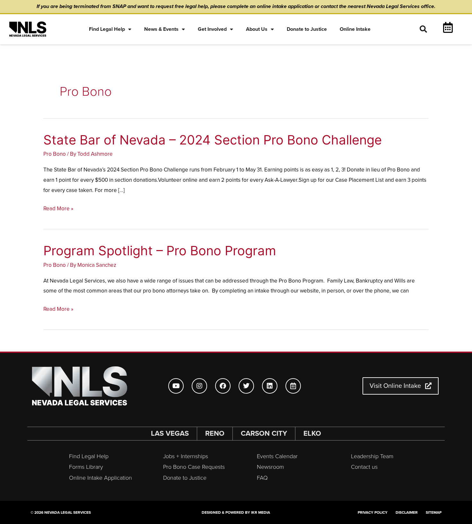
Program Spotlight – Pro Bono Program (159, 250)
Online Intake (355, 29)
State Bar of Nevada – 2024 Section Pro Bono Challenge (212, 140)
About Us (256, 29)
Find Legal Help (107, 29)
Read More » (58, 209)
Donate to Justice (307, 29)
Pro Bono (54, 154)
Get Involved (212, 29)
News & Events (161, 29)
